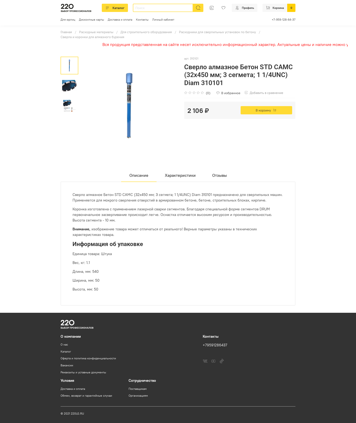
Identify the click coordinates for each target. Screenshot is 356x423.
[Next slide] (170, 106)
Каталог (118, 8)
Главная (66, 32)
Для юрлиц (68, 19)
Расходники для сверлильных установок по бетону (217, 32)
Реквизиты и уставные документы (83, 372)
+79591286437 (215, 345)
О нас (64, 344)
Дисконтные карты (91, 19)
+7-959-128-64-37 (283, 19)
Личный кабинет (163, 19)
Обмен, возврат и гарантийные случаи (86, 395)
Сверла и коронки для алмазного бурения (92, 37)
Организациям (138, 395)
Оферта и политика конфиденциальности (88, 358)
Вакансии (67, 365)
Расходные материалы (96, 32)
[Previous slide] (89, 106)
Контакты (142, 19)
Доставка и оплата (120, 19)
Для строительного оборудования (146, 32)
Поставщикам (138, 389)
